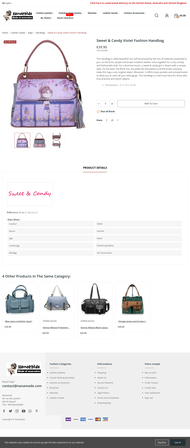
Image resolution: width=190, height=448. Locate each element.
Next (86, 84)
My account (150, 372)
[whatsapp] (30, 411)
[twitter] (10, 411)
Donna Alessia (50, 320)
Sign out (149, 397)
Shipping (101, 372)
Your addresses (152, 392)
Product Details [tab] (95, 167)
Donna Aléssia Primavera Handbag (57, 327)
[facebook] (4, 411)
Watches (54, 392)
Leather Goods (57, 397)
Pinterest (118, 120)
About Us (101, 377)
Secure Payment (105, 382)
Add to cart (151, 103)
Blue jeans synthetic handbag (20, 321)
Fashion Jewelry (57, 372)
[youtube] (23, 411)
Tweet (112, 120)
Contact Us (102, 387)
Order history (151, 382)
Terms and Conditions (108, 397)
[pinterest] (36, 411)
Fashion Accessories (60, 382)
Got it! (178, 442)
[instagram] (17, 411)
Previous (9, 84)
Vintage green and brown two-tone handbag (133, 321)
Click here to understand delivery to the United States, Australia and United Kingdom (138, 2)
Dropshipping (104, 402)
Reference (12, 212)
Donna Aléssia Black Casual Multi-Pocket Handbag (95, 327)
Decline (162, 442)
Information (150, 377)
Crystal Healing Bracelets (62, 377)
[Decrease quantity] (98, 103)
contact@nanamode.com (22, 386)
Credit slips (150, 387)
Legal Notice (103, 392)
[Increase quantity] (112, 103)
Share (106, 120)
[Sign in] (166, 15)
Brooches (54, 387)
